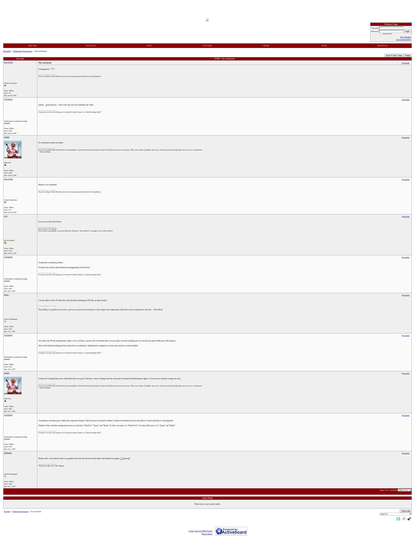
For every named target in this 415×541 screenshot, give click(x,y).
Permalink (405, 63)
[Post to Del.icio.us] (409, 518)
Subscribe (405, 511)
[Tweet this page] (398, 518)
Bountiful (7, 51)
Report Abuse (207, 534)
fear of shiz (8, 62)
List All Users (91, 45)
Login (407, 31)
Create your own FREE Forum (200, 531)
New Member (405, 37)
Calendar (265, 45)
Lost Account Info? (403, 39)
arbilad (6, 137)
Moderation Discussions (22, 51)
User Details (207, 45)
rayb (5, 216)
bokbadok (8, 453)
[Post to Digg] (403, 518)
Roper (6, 295)
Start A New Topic (394, 55)
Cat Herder (8, 99)
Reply (407, 55)
